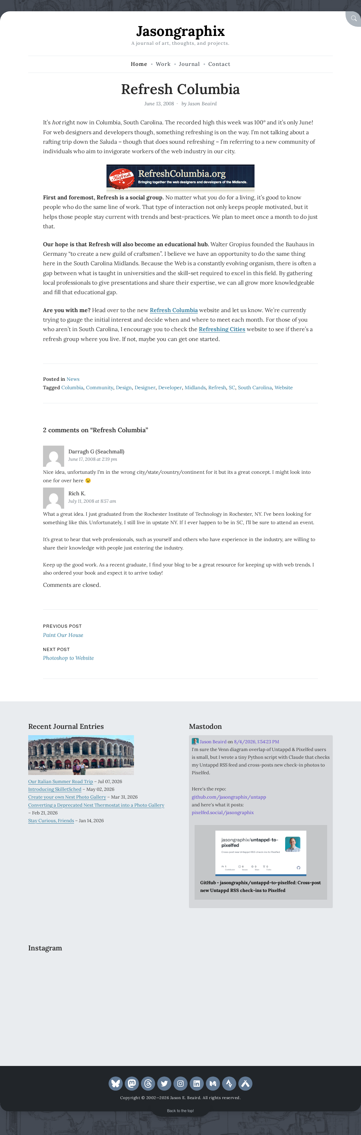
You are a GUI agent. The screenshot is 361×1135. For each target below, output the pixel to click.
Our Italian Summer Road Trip (60, 781)
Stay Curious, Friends (51, 821)
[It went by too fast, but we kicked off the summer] (51, 1027)
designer (145, 387)
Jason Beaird (202, 103)
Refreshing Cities (222, 329)
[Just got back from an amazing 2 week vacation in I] (100, 998)
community (99, 387)
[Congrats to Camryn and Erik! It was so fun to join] (149, 969)
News (73, 379)
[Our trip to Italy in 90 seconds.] (51, 998)
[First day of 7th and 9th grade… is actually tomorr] (51, 969)
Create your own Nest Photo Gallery (67, 797)
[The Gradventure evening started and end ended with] (149, 1027)
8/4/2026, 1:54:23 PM (256, 742)
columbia (72, 387)
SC (232, 387)
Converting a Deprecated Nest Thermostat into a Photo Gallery (96, 805)
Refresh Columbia (174, 310)
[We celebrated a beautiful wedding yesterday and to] (100, 969)
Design (124, 387)
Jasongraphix (180, 31)
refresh (217, 387)
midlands (195, 387)
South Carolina (255, 387)
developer (170, 387)
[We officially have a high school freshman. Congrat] (100, 1027)
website (284, 387)
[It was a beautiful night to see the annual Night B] (149, 998)
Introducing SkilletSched (54, 789)
